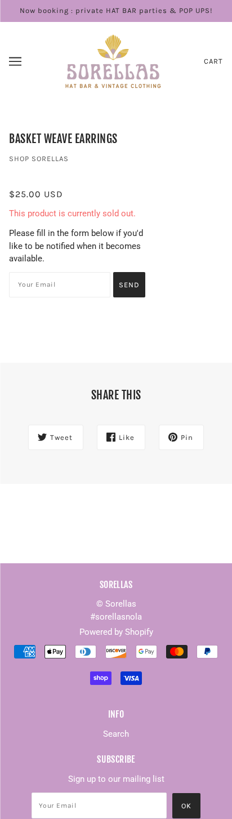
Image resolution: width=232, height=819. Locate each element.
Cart (213, 61)
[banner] (114, 60)
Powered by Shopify (116, 632)
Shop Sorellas (39, 158)
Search (116, 734)
